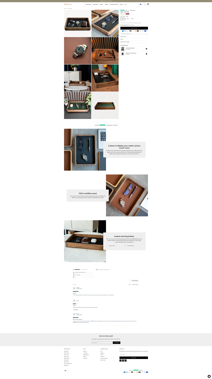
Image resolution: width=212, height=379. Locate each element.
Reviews (121, 4)
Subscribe (133, 357)
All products (66, 365)
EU (141, 4)
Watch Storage (88, 4)
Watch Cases (66, 354)
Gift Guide (85, 358)
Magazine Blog (86, 354)
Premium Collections (68, 363)
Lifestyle (106, 4)
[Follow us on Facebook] (120, 361)
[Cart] (147, 4)
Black (128, 18)
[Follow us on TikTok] (126, 361)
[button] (146, 48)
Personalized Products (114, 4)
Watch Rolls (66, 351)
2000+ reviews (132, 10)
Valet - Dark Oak (69, 8)
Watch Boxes (66, 356)
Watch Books (66, 361)
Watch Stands (66, 353)
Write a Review (135, 281)
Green (132, 18)
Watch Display (95, 4)
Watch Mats (66, 360)
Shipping (102, 353)
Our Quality (85, 353)
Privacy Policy (102, 360)
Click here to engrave (137, 22)
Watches (101, 4)
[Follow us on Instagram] (123, 361)
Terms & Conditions (104, 358)
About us (85, 351)
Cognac (122, 18)
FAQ (101, 351)
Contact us (102, 356)
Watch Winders (67, 358)
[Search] (145, 4)
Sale (125, 4)
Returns (101, 354)
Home (65, 8)
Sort (130, 284)
